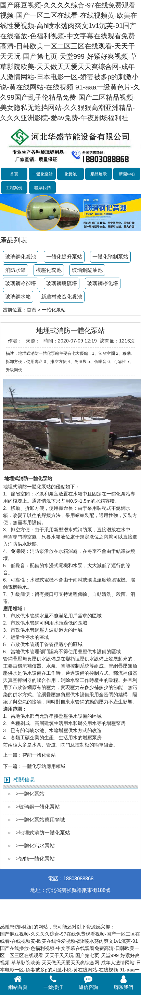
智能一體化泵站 (39, 755)
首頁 (14, 174)
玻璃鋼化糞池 (20, 257)
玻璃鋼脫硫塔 (61, 283)
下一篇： (12, 766)
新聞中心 (127, 174)
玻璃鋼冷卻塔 (20, 283)
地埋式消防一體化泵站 (27, 486)
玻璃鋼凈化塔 (102, 283)
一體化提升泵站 (64, 257)
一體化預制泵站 (110, 257)
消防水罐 (15, 270)
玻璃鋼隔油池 (87, 270)
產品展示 (98, 174)
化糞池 (70, 174)
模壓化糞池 (49, 270)
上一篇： (12, 755)
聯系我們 (42, 187)
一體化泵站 (42, 174)
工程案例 (14, 187)
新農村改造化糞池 (61, 296)
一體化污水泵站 (37, 846)
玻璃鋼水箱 (18, 296)
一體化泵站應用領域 (43, 766)
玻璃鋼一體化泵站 (39, 807)
